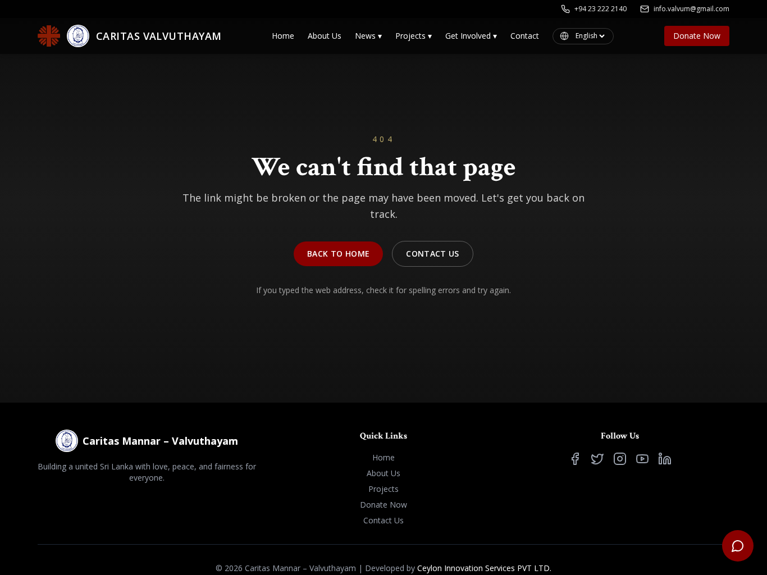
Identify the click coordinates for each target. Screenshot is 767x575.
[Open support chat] (738, 546)
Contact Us (432, 253)
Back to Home (338, 253)
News (368, 35)
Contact (524, 35)
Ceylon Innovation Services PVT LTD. (484, 568)
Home (283, 35)
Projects (413, 35)
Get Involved (471, 35)
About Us (324, 35)
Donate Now (696, 35)
